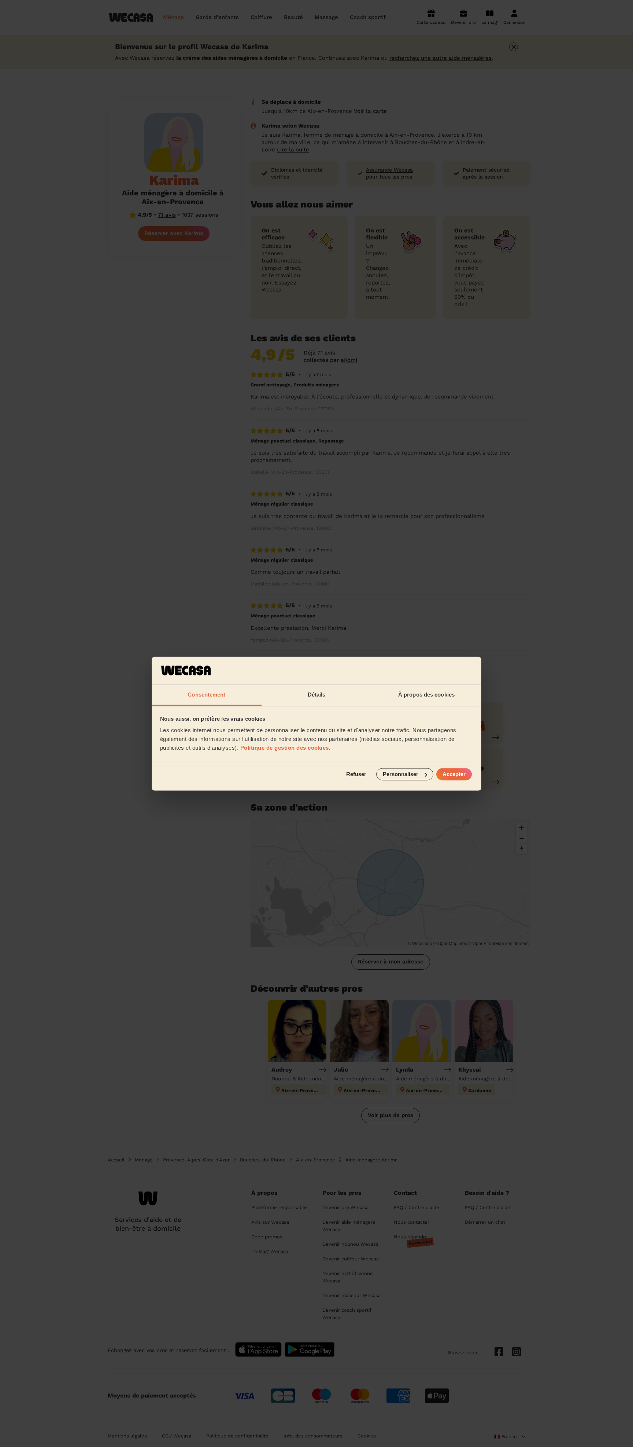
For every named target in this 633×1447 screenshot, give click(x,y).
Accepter (454, 774)
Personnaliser (400, 774)
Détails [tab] (317, 695)
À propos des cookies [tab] (426, 695)
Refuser (356, 774)
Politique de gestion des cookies (284, 748)
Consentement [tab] (206, 695)
